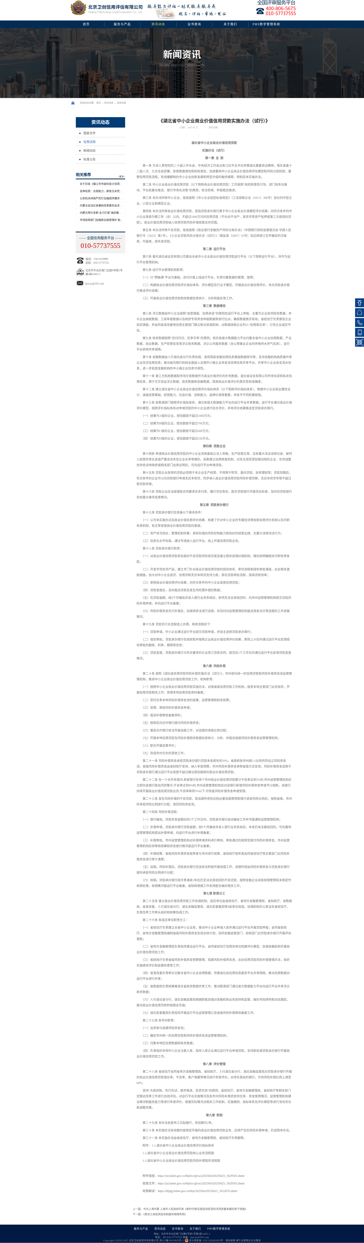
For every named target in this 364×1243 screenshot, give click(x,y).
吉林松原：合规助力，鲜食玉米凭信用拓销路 (106, 191)
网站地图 (229, 1240)
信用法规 (121, 103)
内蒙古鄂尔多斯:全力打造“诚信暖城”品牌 (104, 212)
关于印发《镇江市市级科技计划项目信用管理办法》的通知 (114, 184)
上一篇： (190, 1209)
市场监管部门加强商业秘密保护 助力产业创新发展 (109, 220)
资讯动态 (108, 103)
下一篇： (160, 1214)
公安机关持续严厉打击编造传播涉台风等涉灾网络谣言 (112, 198)
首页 (86, 24)
